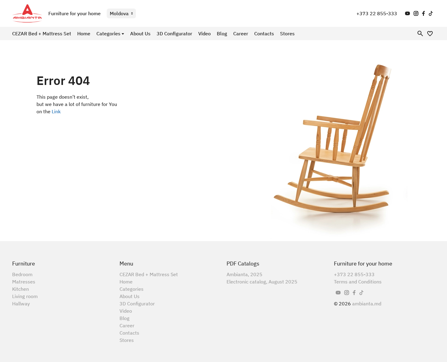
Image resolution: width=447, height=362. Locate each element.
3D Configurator (174, 33)
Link (56, 111)
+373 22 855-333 (376, 13)
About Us (140, 33)
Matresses (23, 282)
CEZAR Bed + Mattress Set (41, 33)
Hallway (21, 303)
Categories (108, 33)
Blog (222, 33)
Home (83, 33)
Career (240, 33)
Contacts (264, 33)
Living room (25, 296)
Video (204, 33)
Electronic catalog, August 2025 (262, 282)
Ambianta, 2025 (244, 274)
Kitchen (20, 289)
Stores (287, 33)
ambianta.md (366, 303)
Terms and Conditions (358, 282)
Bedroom (22, 274)
